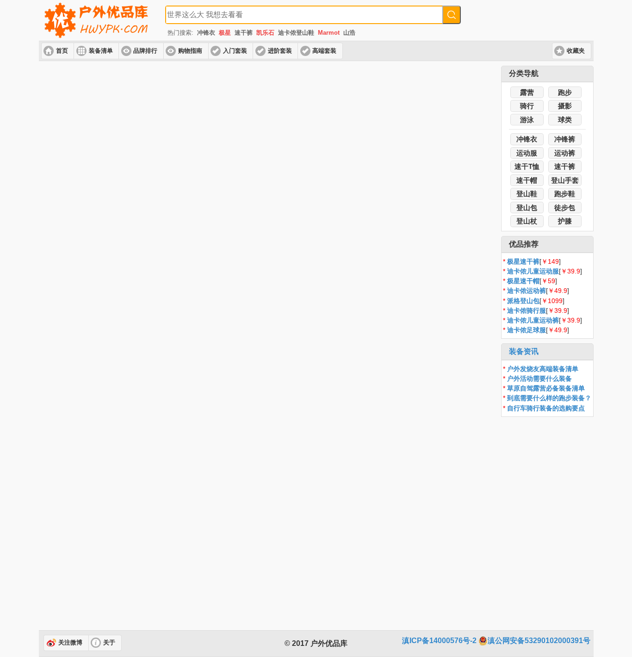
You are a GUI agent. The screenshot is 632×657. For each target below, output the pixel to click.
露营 (527, 92)
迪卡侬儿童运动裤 (533, 320)
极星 (225, 32)
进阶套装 (280, 51)
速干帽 (526, 180)
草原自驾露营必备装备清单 (546, 388)
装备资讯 (524, 351)
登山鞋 (526, 194)
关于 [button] (109, 642)
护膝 (565, 221)
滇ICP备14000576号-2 (439, 641)
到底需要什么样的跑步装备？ (549, 398)
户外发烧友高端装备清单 (542, 368)
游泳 (527, 120)
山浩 (349, 32)
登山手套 (565, 180)
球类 (565, 120)
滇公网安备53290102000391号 (539, 641)
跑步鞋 (564, 194)
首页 (62, 51)
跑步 (565, 92)
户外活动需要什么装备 (539, 378)
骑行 (527, 106)
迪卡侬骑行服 (526, 310)
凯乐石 (265, 32)
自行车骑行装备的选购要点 (546, 408)
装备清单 (101, 51)
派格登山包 (523, 300)
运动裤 (564, 153)
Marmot (329, 32)
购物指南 (190, 51)
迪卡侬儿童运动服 (533, 271)
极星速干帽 (523, 281)
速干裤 (244, 32)
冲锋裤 (564, 139)
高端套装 (324, 51)
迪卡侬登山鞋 (296, 32)
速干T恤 (526, 166)
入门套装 (235, 51)
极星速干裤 (523, 261)
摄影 (565, 106)
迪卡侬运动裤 (526, 290)
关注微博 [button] (70, 642)
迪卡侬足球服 (526, 330)
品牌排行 (145, 51)
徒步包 (564, 207)
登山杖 (526, 221)
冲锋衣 (206, 32)
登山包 (526, 207)
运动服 (526, 153)
